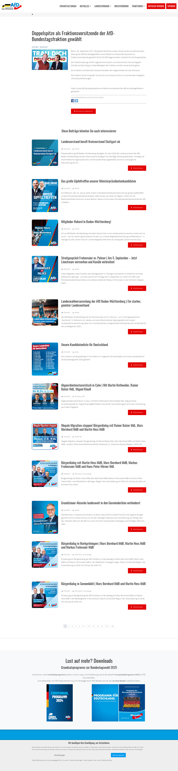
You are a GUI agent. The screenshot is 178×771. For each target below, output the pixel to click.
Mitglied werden (156, 6)
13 (102, 626)
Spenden (171, 6)
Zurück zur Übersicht (83, 111)
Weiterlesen (137, 168)
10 (89, 626)
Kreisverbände (121, 6)
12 (98, 626)
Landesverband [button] (101, 6)
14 (106, 626)
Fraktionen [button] (137, 6)
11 (93, 626)
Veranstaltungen (68, 6)
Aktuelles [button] (84, 6)
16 (112, 626)
